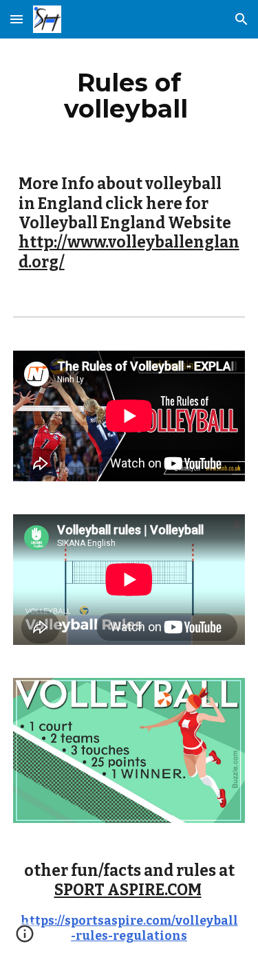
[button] (16, 19)
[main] (129, 95)
